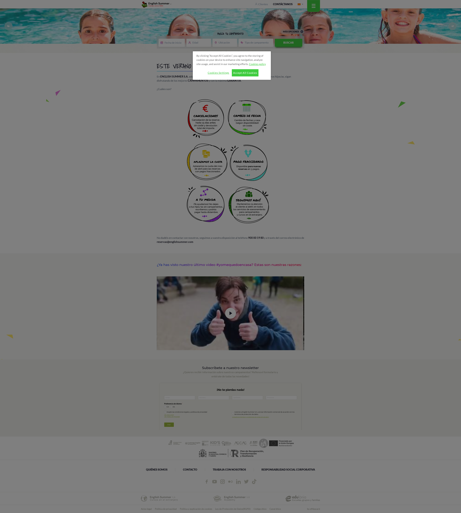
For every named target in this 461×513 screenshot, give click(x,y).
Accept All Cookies (245, 72)
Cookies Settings (218, 72)
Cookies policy (257, 64)
